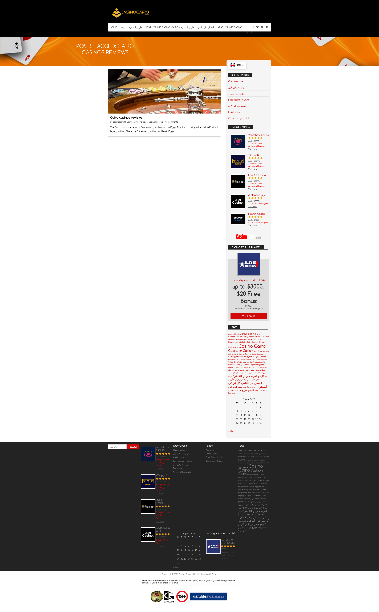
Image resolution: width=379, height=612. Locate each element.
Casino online (235, 81)
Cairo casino (211, 453)
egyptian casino (234, 359)
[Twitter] (257, 27)
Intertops (232, 365)
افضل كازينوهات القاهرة (253, 505)
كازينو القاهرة (241, 376)
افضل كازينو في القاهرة (257, 370)
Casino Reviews (155, 122)
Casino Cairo (252, 346)
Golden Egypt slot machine (238, 362)
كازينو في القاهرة (236, 93)
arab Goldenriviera (246, 454)
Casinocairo (233, 347)
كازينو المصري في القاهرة (252, 517)
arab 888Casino (234, 334)
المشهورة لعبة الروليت (246, 373)
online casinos (261, 367)
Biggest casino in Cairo (237, 342)
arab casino (248, 333)
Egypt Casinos (260, 357)
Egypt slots (234, 111)
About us (210, 450)
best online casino (235, 339)
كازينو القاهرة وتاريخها (242, 380)
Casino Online (257, 351)
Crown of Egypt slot (238, 118)
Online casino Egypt (248, 367)
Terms (214, 574)
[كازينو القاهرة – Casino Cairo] (130, 17)
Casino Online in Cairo (247, 354)
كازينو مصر (253, 387)
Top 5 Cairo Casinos (215, 461)
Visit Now (249, 316)
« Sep (231, 431)
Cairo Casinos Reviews (256, 342)
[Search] (267, 27)
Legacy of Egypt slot (258, 365)
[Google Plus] (262, 27)
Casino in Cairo (239, 351)
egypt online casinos (249, 359)
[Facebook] (253, 27)
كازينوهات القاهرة (235, 390)
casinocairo (118, 122)
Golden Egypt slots (257, 362)
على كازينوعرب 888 (251, 508)
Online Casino (233, 367)
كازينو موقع (248, 390)
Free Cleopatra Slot (215, 457)
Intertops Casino (242, 365)
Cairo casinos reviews (126, 117)
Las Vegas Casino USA (249, 280)
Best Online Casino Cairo (253, 339)
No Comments (171, 122)
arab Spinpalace (246, 337)
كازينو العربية (257, 376)
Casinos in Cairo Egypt (247, 480)
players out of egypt (236, 370)
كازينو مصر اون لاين (237, 87)
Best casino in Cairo (238, 99)
